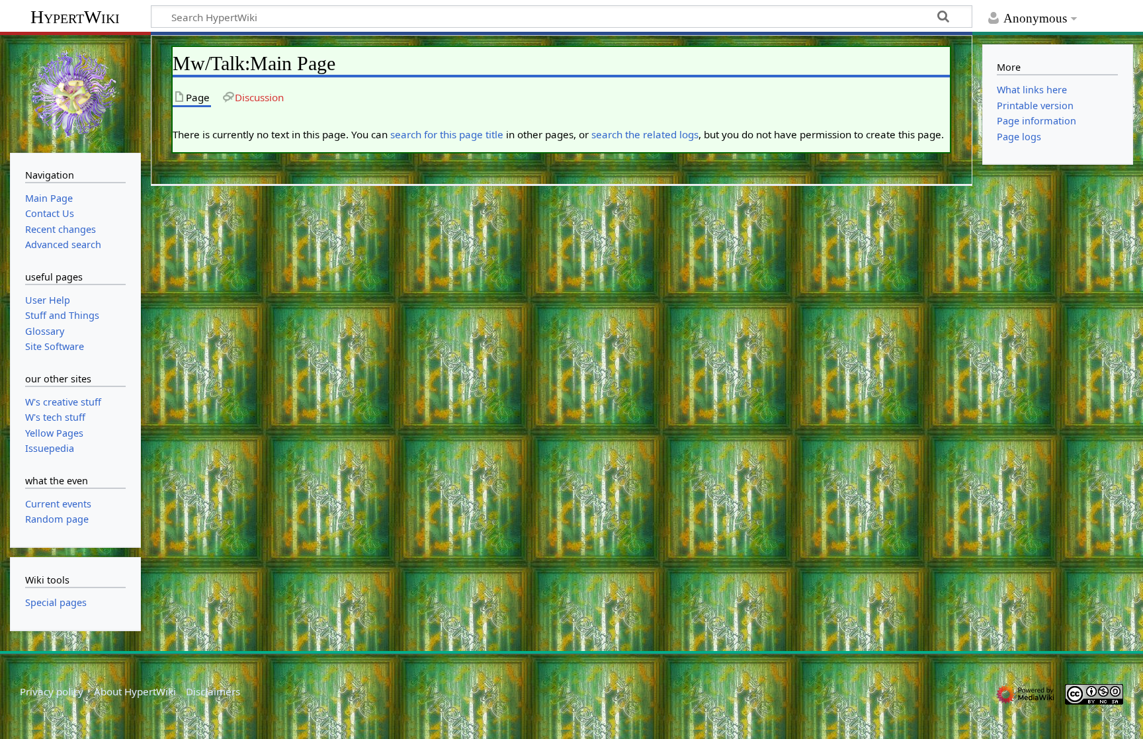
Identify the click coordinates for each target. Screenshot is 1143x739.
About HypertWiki (135, 691)
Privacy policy (51, 691)
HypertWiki (75, 17)
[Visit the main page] (75, 92)
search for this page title (446, 134)
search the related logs (644, 134)
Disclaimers (213, 691)
